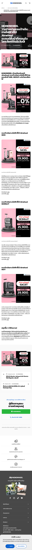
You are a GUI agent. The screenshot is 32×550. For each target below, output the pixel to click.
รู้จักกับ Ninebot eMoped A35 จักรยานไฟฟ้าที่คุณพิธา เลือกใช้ (17, 377)
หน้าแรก (2, 8)
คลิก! (8, 192)
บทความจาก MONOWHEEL (13, 8)
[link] (7, 532)
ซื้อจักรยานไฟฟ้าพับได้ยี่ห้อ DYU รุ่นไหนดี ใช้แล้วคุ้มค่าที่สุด (14, 387)
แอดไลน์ (23, 335)
